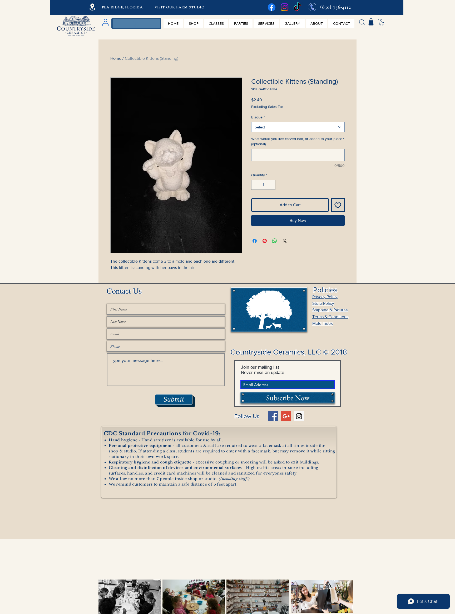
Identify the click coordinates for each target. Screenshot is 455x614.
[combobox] (298, 127)
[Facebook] (271, 7)
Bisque (258, 117)
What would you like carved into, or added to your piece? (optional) (297, 141)
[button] (381, 22)
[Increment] (271, 184)
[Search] (362, 22)
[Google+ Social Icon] (286, 416)
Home (115, 58)
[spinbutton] (263, 184)
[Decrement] (255, 184)
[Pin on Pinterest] (264, 241)
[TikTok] (297, 7)
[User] (105, 22)
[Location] (92, 7)
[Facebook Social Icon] (273, 416)
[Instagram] (284, 7)
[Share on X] (284, 241)
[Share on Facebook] (254, 241)
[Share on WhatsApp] (274, 241)
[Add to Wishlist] (338, 205)
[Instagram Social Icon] (299, 416)
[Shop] (371, 22)
